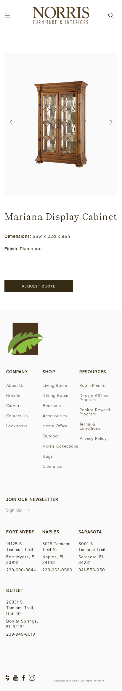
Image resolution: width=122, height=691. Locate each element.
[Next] (111, 124)
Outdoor (51, 436)
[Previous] (10, 124)
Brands (13, 395)
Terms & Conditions (90, 426)
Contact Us (17, 415)
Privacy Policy (93, 438)
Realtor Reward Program (94, 412)
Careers (14, 405)
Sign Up (14, 510)
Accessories (55, 415)
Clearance (52, 466)
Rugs (48, 456)
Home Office (55, 426)
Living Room (55, 385)
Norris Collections (60, 446)
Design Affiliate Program (94, 397)
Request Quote (38, 286)
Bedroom (52, 405)
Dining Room (55, 395)
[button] (7, 15)
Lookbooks (17, 426)
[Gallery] (61, 124)
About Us (15, 385)
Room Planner (93, 385)
